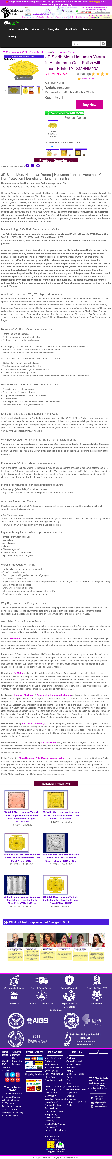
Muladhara (16, 638)
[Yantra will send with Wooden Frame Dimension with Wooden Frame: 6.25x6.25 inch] (81, 154)
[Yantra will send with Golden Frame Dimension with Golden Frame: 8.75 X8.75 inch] (66, 154)
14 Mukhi (19, 673)
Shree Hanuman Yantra (63, 52)
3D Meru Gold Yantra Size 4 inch (52, 133)
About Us (23, 29)
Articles (86, 29)
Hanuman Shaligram (24, 695)
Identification (71, 29)
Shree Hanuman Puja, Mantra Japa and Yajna (42, 758)
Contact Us (38, 29)
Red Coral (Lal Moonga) (34, 723)
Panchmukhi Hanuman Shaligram (54, 695)
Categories (53, 29)
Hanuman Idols (49, 742)
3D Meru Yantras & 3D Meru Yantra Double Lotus (26, 52)
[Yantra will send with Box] (52, 154)
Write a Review (88, 78)
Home (11, 29)
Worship (12, 36)
